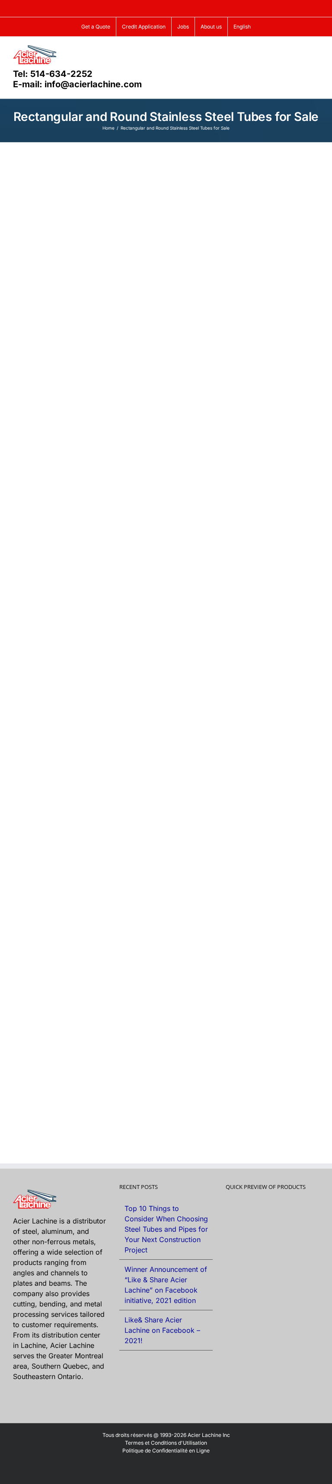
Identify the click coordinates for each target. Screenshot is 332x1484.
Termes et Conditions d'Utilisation (166, 1443)
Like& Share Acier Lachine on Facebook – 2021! (162, 1330)
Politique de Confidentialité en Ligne (166, 1450)
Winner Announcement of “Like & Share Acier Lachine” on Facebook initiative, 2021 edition (165, 1285)
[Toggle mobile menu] (315, 49)
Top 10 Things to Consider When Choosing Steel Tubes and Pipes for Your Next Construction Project (166, 1229)
